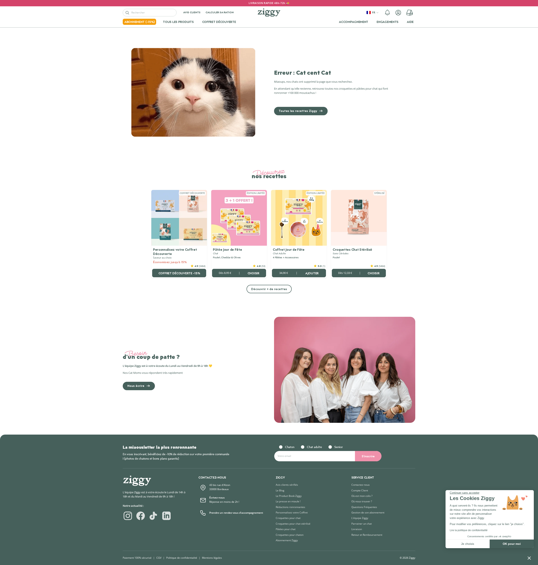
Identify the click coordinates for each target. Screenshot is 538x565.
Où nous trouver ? (361, 501)
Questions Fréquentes (364, 507)
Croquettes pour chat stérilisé (293, 523)
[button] (387, 12)
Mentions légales (212, 558)
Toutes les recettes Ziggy (298, 111)
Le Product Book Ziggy (289, 496)
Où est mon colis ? (361, 496)
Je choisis (467, 543)
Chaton (289, 447)
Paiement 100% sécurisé (137, 558)
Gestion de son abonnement (367, 512)
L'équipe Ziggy (359, 518)
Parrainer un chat (361, 523)
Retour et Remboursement (366, 535)
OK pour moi (512, 543)
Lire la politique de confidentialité (469, 530)
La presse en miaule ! (288, 501)
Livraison (356, 529)
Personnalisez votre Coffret (292, 512)
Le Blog (280, 490)
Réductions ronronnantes (290, 507)
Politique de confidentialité (181, 558)
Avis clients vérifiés (287, 485)
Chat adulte (314, 447)
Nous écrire (135, 386)
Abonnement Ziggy (287, 540)
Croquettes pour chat (288, 518)
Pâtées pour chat (285, 529)
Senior (338, 447)
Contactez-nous (360, 485)
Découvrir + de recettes (269, 289)
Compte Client (359, 490)
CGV (158, 558)
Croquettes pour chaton (289, 535)
